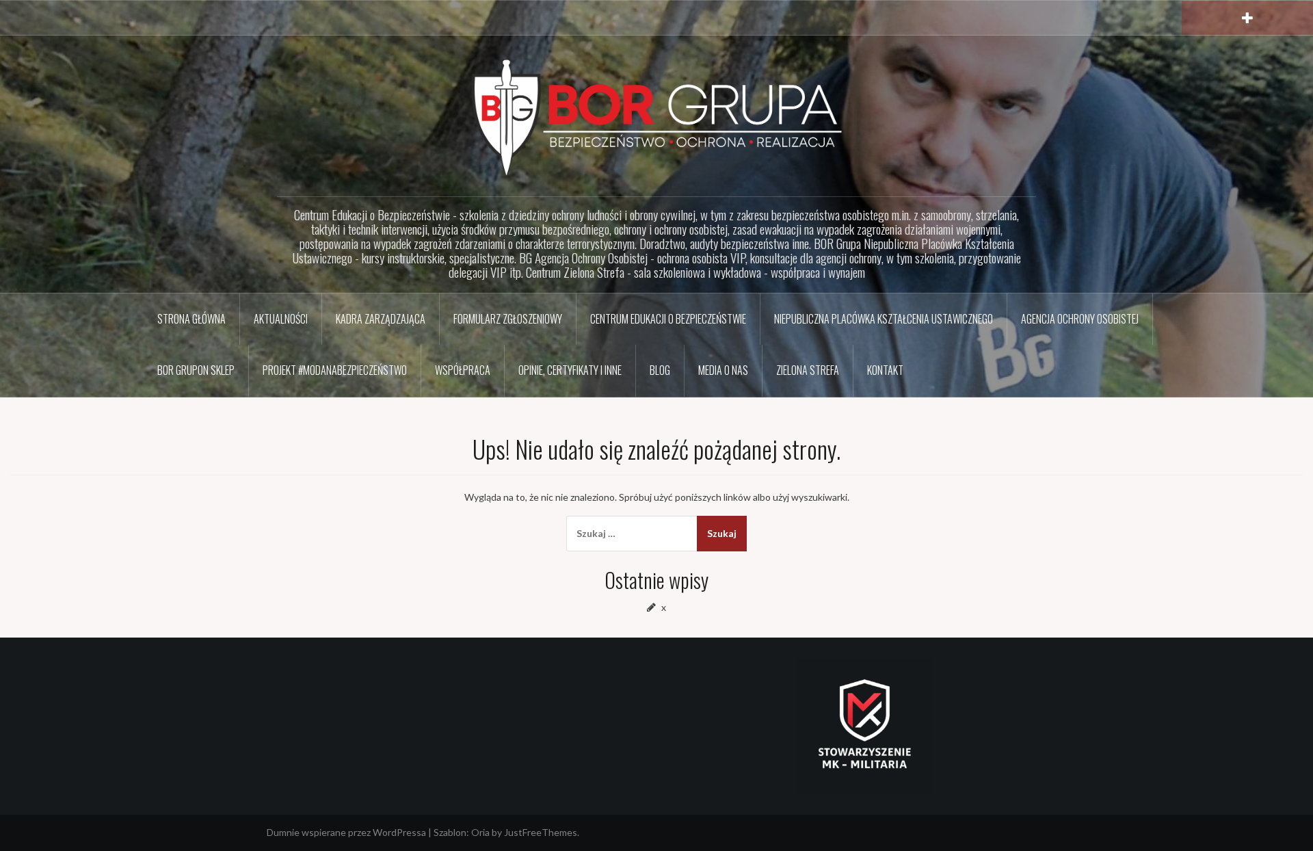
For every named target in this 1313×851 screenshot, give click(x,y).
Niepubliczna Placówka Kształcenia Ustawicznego (883, 319)
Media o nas (723, 370)
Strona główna (191, 319)
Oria (480, 832)
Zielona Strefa (807, 370)
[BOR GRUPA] (656, 116)
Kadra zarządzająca (380, 319)
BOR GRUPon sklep (196, 370)
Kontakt (885, 370)
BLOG (660, 370)
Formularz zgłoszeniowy (507, 319)
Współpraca (462, 370)
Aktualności (281, 319)
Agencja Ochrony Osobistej (1080, 319)
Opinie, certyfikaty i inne (570, 370)
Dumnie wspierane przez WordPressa (346, 832)
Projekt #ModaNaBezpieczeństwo (335, 370)
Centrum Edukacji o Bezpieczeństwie (668, 319)
